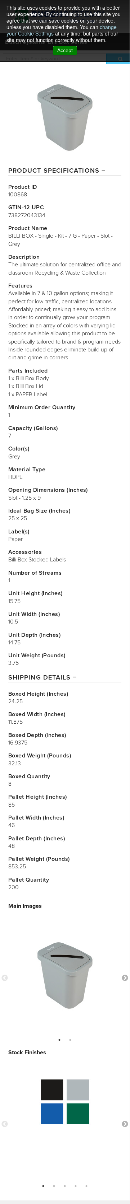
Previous (4, 978)
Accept (65, 50)
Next (125, 978)
